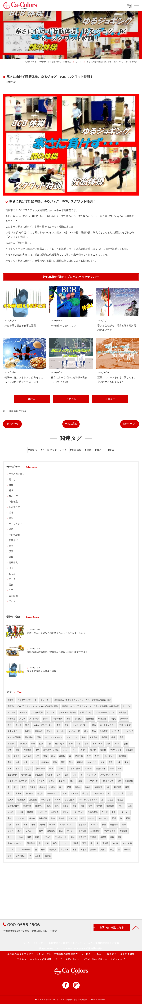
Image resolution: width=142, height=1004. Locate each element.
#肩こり (99, 450)
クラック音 (118, 793)
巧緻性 (32, 787)
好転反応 (43, 818)
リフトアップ (78, 812)
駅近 (84, 843)
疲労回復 (13, 596)
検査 (127, 787)
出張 (68, 718)
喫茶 (27, 725)
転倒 (64, 793)
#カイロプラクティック (53, 450)
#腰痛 (111, 450)
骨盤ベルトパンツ (15, 843)
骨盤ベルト (101, 768)
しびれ (20, 837)
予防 (11, 551)
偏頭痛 (103, 837)
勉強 (49, 806)
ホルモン (62, 781)
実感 (126, 762)
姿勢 (11, 529)
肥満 (69, 787)
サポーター (124, 812)
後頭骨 (103, 750)
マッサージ (42, 812)
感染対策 (82, 824)
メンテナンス (72, 737)
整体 (94, 731)
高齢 (112, 837)
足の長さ (27, 756)
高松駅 (62, 756)
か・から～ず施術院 (67, 712)
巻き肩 (32, 818)
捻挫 (43, 849)
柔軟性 (104, 737)
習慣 (41, 743)
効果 (118, 762)
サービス (126, 706)
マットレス (91, 774)
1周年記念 (102, 718)
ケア (11, 590)
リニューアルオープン (42, 725)
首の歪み (23, 743)
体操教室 (13, 502)
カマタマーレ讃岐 (51, 750)
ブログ (10, 831)
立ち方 (110, 799)
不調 (71, 743)
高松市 (10, 700)
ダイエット (103, 818)
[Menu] (136, 5)
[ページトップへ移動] (135, 927)
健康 (25, 762)
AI (30, 855)
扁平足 (65, 806)
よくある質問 (37, 712)
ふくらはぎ (69, 799)
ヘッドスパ (20, 818)
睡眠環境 (129, 750)
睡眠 (11, 490)
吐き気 (93, 750)
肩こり (5, 411)
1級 (108, 787)
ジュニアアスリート (53, 737)
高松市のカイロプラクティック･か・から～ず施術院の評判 (33, 706)
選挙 (74, 806)
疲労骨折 (82, 837)
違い (86, 731)
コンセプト (45, 700)
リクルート (30, 831)
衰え (25, 824)
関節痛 (30, 812)
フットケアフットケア (87, 799)
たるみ (42, 781)
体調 (104, 824)
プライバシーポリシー (104, 712)
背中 (90, 806)
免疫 (89, 756)
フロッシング (125, 725)
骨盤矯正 (39, 731)
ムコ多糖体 (95, 831)
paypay (113, 718)
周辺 (114, 818)
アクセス (50, 712)
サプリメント (15, 524)
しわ (74, 774)
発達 (114, 812)
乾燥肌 (62, 818)
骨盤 (11, 585)
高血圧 (105, 843)
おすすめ (11, 718)
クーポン (124, 718)
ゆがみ (10, 812)
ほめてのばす (13, 806)
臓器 (55, 843)
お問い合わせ (85, 712)
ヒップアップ (92, 781)
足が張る (29, 737)
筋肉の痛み (20, 855)
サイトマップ (118, 959)
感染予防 (79, 756)
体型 (82, 818)
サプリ (98, 756)
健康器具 (13, 562)
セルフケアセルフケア (17, 781)
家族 (108, 743)
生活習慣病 (12, 774)
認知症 (93, 849)
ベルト (121, 806)
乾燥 (53, 818)
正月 (128, 818)
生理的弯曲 (93, 812)
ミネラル (72, 818)
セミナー (74, 793)
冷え (11, 568)
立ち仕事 (64, 849)
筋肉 (71, 762)
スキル (117, 743)
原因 (110, 762)
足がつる (115, 731)
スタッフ (23, 712)
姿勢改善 (90, 718)
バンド (10, 849)
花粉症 (48, 855)
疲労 (112, 849)
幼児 (57, 806)
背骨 (9, 750)
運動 (16, 411)
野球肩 (93, 837)
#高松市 (32, 450)
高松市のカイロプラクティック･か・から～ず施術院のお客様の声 (90, 706)
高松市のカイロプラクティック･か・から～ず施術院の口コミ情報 (82, 700)
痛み (23, 787)
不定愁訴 (31, 843)
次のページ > (130, 424)
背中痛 (99, 806)
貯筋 (37, 837)
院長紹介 (122, 712)
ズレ (74, 750)
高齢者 (49, 774)
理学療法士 (26, 774)
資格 (126, 743)
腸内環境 (122, 756)
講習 (86, 743)
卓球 (9, 855)
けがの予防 (57, 718)
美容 (11, 546)
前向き (88, 787)
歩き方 (83, 849)
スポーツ (13, 496)
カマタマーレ (98, 793)
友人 (53, 756)
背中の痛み (40, 768)
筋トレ (65, 812)
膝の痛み (29, 793)
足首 (121, 737)
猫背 (102, 762)
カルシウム (91, 762)
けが (129, 793)
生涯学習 (27, 806)
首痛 (124, 824)
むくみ (12, 574)
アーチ (12, 579)
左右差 (18, 793)
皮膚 (47, 843)
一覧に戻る (71, 424)
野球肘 (49, 731)
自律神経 (39, 806)
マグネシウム (110, 831)
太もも (10, 837)
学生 (17, 824)
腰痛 (11, 411)
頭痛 (33, 743)
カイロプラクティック (27, 700)
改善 (113, 737)
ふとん (34, 762)
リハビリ (88, 768)
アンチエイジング (66, 824)
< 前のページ (12, 424)
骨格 (119, 781)
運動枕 (28, 731)
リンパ (65, 750)
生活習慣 (104, 731)
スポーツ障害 (74, 768)
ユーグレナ (109, 756)
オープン (70, 831)
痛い (51, 768)
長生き (78, 787)
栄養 (11, 513)
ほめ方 (120, 799)
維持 (112, 768)
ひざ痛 (20, 812)
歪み (120, 768)
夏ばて (103, 849)
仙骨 (80, 781)
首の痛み (78, 718)
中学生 (52, 787)
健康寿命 (45, 762)
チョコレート (60, 837)
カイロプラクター (107, 725)
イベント (64, 843)
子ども (12, 601)
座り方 (127, 849)
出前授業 (51, 831)
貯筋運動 (39, 774)
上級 (130, 806)
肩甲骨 (16, 756)
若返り (52, 824)
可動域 (80, 762)
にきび (51, 781)
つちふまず (46, 799)
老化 (33, 824)
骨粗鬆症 (123, 831)
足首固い (11, 743)
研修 (11, 557)
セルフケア (14, 507)
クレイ (18, 725)
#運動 (88, 450)
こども (38, 855)
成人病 (10, 799)
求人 (19, 831)
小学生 (42, 787)
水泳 (74, 849)
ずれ (49, 743)
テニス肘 (60, 731)
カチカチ (47, 837)
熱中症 (115, 843)
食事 (9, 768)
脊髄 (66, 725)
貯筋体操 (22, 411)
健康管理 (99, 787)
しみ (33, 781)
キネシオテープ (14, 731)
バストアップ (107, 781)
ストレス (94, 824)
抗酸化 (42, 824)
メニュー (11, 712)
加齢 (29, 837)
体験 (79, 743)
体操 (17, 762)
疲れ (15, 787)
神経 (45, 756)
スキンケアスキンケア (109, 774)
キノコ (18, 768)
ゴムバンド (128, 731)
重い (9, 793)
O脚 (119, 837)
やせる (91, 818)
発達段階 (110, 806)
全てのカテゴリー (18, 474)
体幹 (72, 837)
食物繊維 (114, 824)
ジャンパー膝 (74, 731)
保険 (82, 806)
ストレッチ (34, 718)
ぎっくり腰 (127, 843)
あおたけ (82, 831)
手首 (9, 818)
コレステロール (24, 849)
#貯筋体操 (75, 450)
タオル (46, 718)
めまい (83, 750)
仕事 (41, 831)
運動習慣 (117, 787)
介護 (9, 824)
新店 (61, 831)
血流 (66, 774)
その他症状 (14, 535)
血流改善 (55, 812)
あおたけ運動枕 (14, 737)
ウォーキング (53, 793)
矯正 (72, 781)
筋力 (58, 774)
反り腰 (105, 812)
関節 (63, 762)
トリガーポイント (80, 725)
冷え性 (40, 793)
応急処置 (53, 849)
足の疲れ (33, 799)
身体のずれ (60, 743)
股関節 (75, 843)
